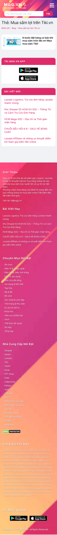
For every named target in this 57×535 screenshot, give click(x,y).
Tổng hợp (9, 331)
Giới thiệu (9, 393)
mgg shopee (47, 464)
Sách (7, 319)
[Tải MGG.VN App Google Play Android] (28, 70)
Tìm (48, 13)
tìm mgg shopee (26, 492)
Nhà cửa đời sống (13, 280)
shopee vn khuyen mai (26, 488)
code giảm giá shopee (31, 450)
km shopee (15, 461)
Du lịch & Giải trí (12, 307)
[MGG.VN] (16, 5)
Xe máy (8, 327)
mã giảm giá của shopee (38, 468)
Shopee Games (12, 413)
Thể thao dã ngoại (13, 323)
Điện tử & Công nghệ (14, 268)
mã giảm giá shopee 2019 (38, 471)
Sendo (8, 354)
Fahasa (8, 385)
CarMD (8, 421)
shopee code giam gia (31, 482)
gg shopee (37, 454)
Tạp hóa (8, 288)
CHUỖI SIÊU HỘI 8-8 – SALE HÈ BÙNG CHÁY (24, 236)
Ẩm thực (9, 264)
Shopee (8, 350)
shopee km (7, 485)
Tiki (6, 362)
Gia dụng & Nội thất (14, 284)
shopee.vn (18, 482)
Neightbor (9, 424)
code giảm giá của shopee (12, 450)
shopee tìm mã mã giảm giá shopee (24, 485)
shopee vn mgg (40, 488)
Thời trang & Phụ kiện (15, 304)
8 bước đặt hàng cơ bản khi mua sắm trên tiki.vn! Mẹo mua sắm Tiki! (37, 40)
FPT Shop (9, 374)
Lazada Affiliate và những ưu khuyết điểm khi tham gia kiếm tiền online (27, 243)
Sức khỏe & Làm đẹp (15, 300)
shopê (49, 488)
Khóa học (9, 311)
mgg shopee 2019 (21, 468)
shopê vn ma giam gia (11, 492)
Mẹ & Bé (8, 292)
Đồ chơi (8, 296)
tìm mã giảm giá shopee (41, 492)
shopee (11, 482)
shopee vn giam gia (10, 488)
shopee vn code (44, 485)
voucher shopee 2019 (26, 495)
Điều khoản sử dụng (14, 405)
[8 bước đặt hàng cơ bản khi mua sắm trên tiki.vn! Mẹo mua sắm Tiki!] (12, 41)
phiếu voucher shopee (34, 478)
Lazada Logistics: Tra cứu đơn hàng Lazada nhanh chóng (27, 217)
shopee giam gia (46, 482)
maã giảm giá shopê (16, 464)
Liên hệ (8, 409)
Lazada (8, 358)
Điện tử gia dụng (12, 276)
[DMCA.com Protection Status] (11, 431)
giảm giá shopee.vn (18, 457)
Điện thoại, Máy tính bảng (17, 272)
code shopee (15, 454)
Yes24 (7, 366)
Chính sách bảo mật (14, 401)
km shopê (34, 461)
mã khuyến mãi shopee (29, 475)
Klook (7, 370)
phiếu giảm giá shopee (17, 478)
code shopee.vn (27, 454)
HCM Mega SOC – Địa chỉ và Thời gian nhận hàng (26, 232)
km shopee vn (25, 461)
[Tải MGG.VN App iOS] (28, 77)
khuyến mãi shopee (33, 457)
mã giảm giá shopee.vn (20, 471)
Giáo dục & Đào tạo (14, 315)
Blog (7, 397)
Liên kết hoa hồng (13, 417)
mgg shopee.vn (8, 468)
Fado (7, 378)
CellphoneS (10, 382)
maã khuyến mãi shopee (33, 464)
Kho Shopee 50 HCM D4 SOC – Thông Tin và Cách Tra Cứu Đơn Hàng (27, 225)
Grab (7, 389)
